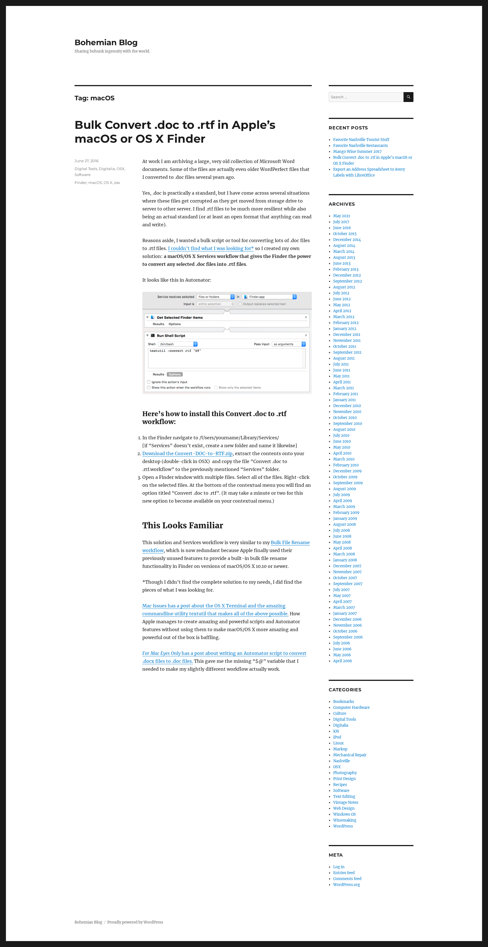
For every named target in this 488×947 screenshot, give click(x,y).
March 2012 (343, 316)
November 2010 (347, 411)
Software (83, 174)
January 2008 (345, 560)
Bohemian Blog (106, 42)
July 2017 (341, 222)
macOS (95, 182)
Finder (81, 182)
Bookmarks (343, 701)
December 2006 (347, 619)
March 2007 (344, 607)
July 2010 (341, 435)
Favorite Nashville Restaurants (360, 145)
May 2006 (342, 655)
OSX (121, 168)
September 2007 (348, 583)
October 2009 (345, 477)
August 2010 (344, 429)
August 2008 (344, 524)
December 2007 (347, 566)
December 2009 (347, 471)
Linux (338, 743)
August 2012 (344, 287)
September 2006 (348, 637)
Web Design (344, 808)
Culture (339, 713)
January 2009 (345, 518)
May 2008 (342, 542)
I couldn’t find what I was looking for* (211, 248)
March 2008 (344, 554)
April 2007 (342, 601)
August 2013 (344, 257)
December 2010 (347, 405)
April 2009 (342, 500)
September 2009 (348, 483)
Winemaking (344, 820)
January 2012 (344, 328)
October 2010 (345, 417)
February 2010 (346, 465)
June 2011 (341, 370)
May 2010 (341, 447)
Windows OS (344, 814)
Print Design (344, 778)
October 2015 (345, 233)
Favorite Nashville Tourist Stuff (361, 139)
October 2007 (345, 577)
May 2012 (341, 305)
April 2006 (342, 661)
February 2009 (346, 512)
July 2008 (341, 530)
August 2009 (344, 488)
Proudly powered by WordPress (135, 922)
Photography (345, 772)
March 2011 (343, 388)
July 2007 (341, 589)
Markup (340, 749)
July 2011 (341, 364)
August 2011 (344, 358)
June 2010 (342, 441)
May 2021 (341, 216)
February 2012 (346, 322)
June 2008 (342, 536)
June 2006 (342, 649)
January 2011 (344, 400)
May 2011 (341, 376)
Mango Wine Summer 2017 (357, 151)
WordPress (343, 826)
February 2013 (345, 269)
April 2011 (342, 382)
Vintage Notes (345, 802)
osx (117, 182)
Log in (339, 867)
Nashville (341, 761)
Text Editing (344, 796)
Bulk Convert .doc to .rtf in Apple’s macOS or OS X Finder (175, 131)
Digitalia (107, 168)
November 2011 (347, 340)
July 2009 (341, 494)
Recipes (340, 784)
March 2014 (343, 251)
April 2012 (342, 311)
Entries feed (344, 872)
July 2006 (341, 643)
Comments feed (347, 878)
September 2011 (347, 352)
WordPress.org (346, 884)
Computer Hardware (351, 707)
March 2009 (344, 506)
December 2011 (346, 334)
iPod (337, 737)
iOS (336, 731)
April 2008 (342, 548)
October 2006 (345, 631)
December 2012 (347, 275)
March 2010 (343, 459)
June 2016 (342, 227)
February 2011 (345, 394)
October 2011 (344, 346)
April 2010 (342, 453)
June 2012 (342, 299)
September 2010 (347, 423)
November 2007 (347, 572)
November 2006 (347, 625)
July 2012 (341, 293)
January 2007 (345, 613)
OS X (108, 182)
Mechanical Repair (350, 755)
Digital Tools (86, 168)
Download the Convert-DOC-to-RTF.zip (187, 453)
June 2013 (341, 263)
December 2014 (347, 239)
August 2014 (344, 245)
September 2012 (347, 281)
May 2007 (342, 595)
